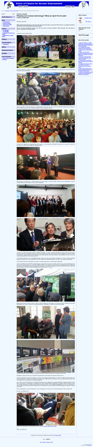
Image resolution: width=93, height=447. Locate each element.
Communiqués (6, 21)
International (6, 44)
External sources (7, 23)
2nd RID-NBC (6, 30)
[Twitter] (80, 31)
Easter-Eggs (89, 445)
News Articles (6, 25)
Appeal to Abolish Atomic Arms (49, 426)
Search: (3, 14)
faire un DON (58, 435)
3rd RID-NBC (6, 31)
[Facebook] (79, 31)
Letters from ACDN (7, 24)
